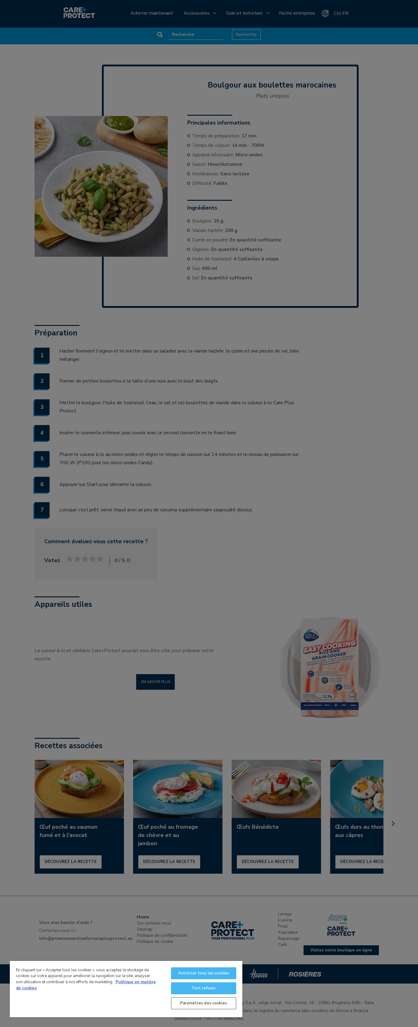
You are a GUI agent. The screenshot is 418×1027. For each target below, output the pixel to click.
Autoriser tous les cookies (203, 973)
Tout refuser (203, 988)
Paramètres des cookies (203, 1003)
